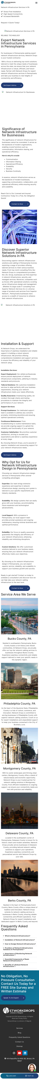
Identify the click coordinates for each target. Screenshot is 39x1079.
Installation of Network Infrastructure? (20, 940)
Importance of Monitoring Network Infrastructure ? (17, 954)
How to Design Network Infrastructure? (20, 944)
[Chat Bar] (19, 1076)
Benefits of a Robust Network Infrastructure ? (15, 965)
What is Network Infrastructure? (17, 936)
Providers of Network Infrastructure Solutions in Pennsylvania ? (18, 948)
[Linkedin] (25, 1052)
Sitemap (19, 1046)
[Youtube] (19, 1052)
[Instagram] (14, 1052)
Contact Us (19, 1042)
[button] (35, 2)
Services (19, 1028)
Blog (19, 1033)
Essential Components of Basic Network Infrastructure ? (16, 960)
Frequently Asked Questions (19, 1037)
